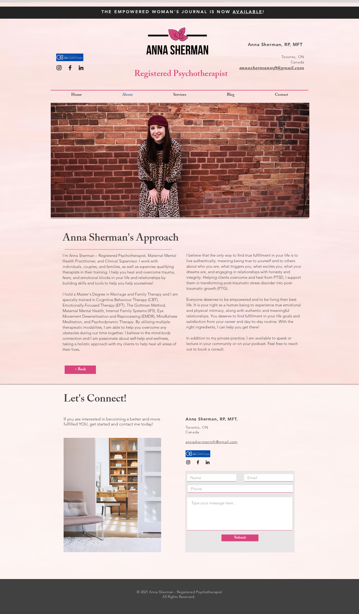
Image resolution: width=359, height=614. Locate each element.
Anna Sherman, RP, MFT (276, 44)
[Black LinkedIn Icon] (81, 67)
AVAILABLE (248, 11)
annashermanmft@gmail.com (271, 67)
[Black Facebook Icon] (70, 67)
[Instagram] (59, 67)
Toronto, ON (292, 56)
